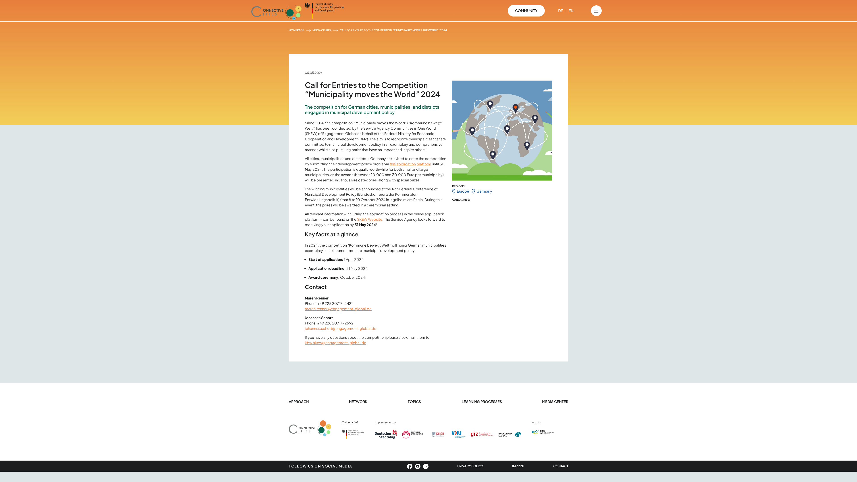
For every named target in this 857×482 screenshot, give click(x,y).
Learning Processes (482, 401)
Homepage (296, 30)
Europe (463, 191)
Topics (415, 401)
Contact (560, 466)
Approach (299, 401)
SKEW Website (369, 219)
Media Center (321, 30)
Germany (484, 191)
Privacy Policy (470, 466)
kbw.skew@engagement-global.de (335, 342)
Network (358, 401)
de (560, 10)
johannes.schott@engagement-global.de (340, 328)
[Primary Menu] (596, 10)
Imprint (518, 466)
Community (526, 10)
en (571, 10)
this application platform (410, 164)
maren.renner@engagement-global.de (338, 308)
